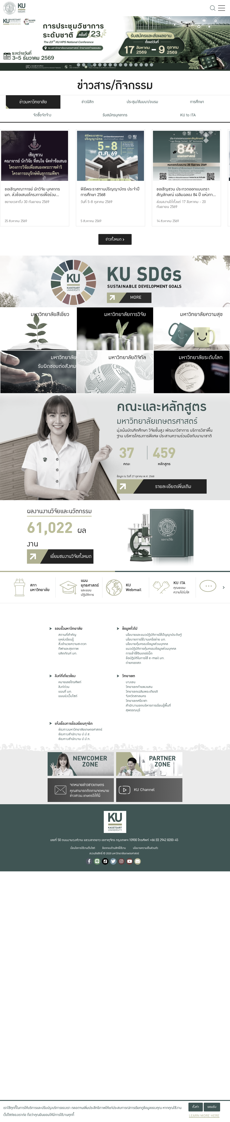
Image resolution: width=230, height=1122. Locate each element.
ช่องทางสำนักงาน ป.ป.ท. (74, 739)
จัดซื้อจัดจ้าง (42, 115)
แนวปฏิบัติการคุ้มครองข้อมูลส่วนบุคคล (151, 648)
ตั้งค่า (195, 1106)
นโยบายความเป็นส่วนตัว (145, 848)
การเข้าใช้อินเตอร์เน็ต (139, 653)
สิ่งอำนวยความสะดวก (72, 644)
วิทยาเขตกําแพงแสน (139, 686)
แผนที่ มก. (65, 691)
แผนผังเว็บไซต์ (67, 696)
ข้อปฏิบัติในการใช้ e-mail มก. (145, 658)
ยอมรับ (212, 1106)
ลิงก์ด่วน (63, 686)
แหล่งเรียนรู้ (66, 639)
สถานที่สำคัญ (67, 634)
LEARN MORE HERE (204, 1116)
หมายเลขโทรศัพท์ (69, 682)
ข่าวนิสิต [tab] (88, 102)
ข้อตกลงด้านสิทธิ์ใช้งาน (114, 848)
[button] (78, 64)
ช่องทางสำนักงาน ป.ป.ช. (74, 734)
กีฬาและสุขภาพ (68, 648)
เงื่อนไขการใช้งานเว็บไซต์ (82, 848)
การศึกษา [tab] (197, 102)
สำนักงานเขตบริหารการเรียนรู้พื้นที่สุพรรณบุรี (148, 708)
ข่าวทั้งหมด (114, 239)
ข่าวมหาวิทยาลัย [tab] (33, 102)
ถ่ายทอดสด (133, 662)
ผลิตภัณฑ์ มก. (67, 653)
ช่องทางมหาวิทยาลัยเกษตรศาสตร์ (80, 729)
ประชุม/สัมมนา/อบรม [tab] (142, 102)
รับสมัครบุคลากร (115, 115)
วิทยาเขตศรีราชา (136, 700)
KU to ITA (188, 115)
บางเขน (130, 682)
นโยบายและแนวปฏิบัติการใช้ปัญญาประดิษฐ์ (153, 634)
